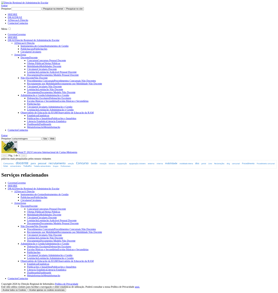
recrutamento (57, 163)
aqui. (137, 286)
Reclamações (219, 163)
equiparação (122, 163)
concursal (236, 163)
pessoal (42, 163)
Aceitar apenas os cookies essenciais (47, 290)
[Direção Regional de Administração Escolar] (24, 2)
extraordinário (15, 166)
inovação (103, 163)
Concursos (8, 163)
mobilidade (171, 163)
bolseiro (112, 163)
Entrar (4, 5)
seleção (71, 163)
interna (160, 163)
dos (197, 163)
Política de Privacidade (66, 284)
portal (203, 163)
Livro (210, 163)
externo (151, 163)
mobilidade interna (186, 164)
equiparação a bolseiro (137, 164)
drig (228, 163)
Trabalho (27, 166)
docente (22, 163)
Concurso (82, 163)
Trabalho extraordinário (42, 166)
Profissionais (65, 166)
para (33, 163)
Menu (4, 29)
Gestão (94, 163)
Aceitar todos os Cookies (14, 290)
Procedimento (248, 163)
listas (5, 166)
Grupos (55, 166)
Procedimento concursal (265, 164)
